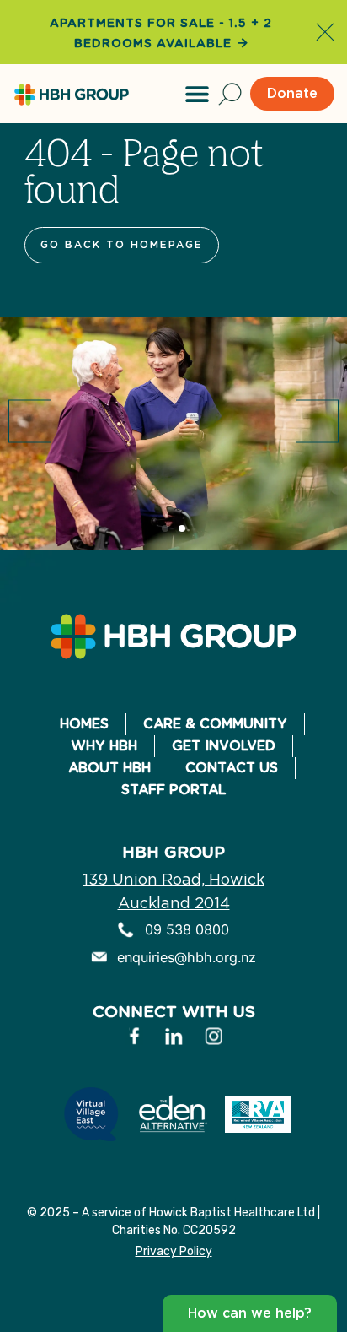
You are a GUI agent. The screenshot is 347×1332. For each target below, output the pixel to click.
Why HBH (104, 746)
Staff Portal (173, 790)
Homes (84, 724)
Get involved (223, 746)
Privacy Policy (174, 1251)
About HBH (109, 768)
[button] (197, 93)
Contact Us (231, 768)
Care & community (215, 724)
